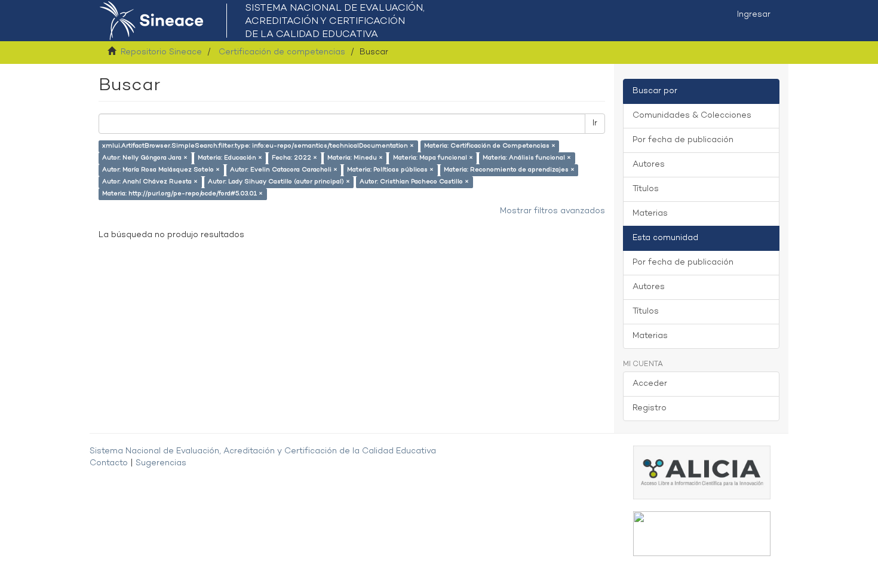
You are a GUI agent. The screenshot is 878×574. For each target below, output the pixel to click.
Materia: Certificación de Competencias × (489, 146)
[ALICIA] (701, 472)
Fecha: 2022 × (294, 158)
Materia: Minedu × (355, 158)
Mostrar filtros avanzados (552, 211)
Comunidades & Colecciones (692, 115)
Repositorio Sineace (161, 52)
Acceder (650, 383)
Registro (650, 408)
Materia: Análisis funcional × (527, 158)
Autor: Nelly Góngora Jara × (145, 158)
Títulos (646, 189)
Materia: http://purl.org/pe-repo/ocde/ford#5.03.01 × (182, 193)
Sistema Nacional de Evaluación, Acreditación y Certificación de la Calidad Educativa (263, 451)
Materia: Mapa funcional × (433, 158)
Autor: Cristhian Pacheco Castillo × (414, 181)
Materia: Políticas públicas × (390, 169)
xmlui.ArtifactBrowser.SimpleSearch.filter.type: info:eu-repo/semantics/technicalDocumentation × (258, 146)
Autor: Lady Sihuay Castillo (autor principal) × (279, 181)
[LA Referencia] (701, 533)
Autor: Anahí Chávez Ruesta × (150, 181)
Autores (649, 164)
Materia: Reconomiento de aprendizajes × (509, 169)
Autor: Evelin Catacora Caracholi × (283, 169)
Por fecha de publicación (683, 140)
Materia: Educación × (230, 158)
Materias (650, 213)
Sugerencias (161, 463)
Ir (595, 123)
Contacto (109, 463)
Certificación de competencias (282, 52)
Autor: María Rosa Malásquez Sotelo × (161, 169)
